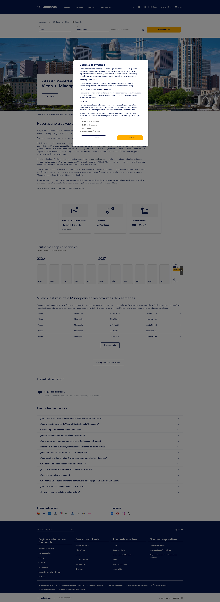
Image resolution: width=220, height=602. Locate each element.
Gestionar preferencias (91, 131)
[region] (110, 103)
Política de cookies (89, 125)
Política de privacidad (90, 122)
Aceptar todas (130, 138)
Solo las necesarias (93, 138)
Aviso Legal (86, 128)
